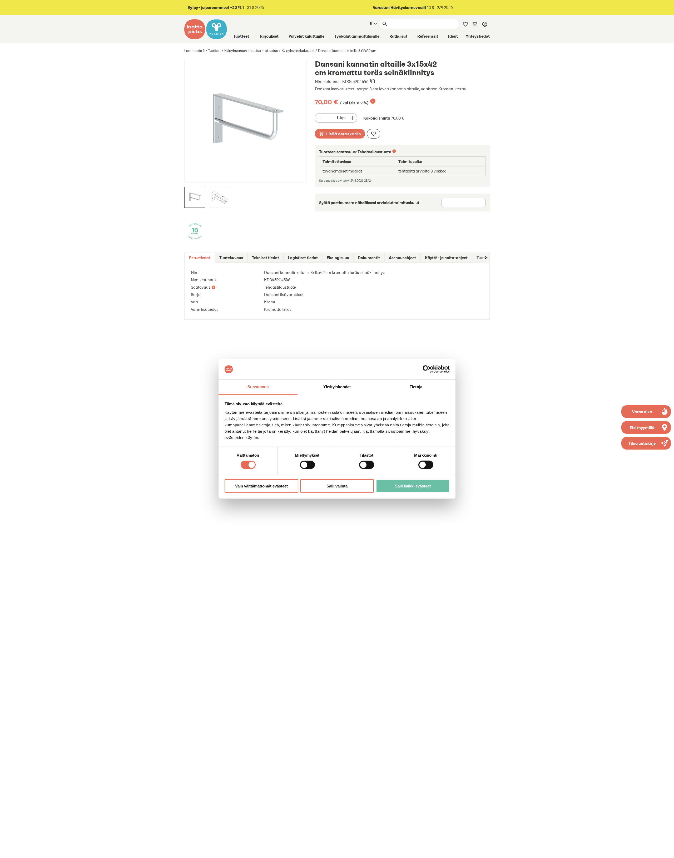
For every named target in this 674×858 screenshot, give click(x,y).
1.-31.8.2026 (226, 7)
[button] (646, 443)
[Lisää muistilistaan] (373, 134)
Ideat (453, 36)
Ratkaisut (398, 36)
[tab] (200, 258)
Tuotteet (241, 36)
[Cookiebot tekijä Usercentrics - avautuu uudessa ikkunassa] (427, 369)
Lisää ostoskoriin (343, 133)
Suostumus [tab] (258, 386)
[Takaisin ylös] (666, 850)
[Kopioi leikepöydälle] (372, 81)
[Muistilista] (465, 24)
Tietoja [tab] (416, 386)
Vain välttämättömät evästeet (261, 486)
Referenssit (427, 36)
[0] (475, 24)
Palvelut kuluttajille (306, 36)
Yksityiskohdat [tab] (337, 386)
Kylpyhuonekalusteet (297, 50)
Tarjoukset (269, 36)
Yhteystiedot (478, 36)
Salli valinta (337, 486)
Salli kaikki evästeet (413, 486)
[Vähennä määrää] (319, 118)
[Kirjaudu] (485, 24)
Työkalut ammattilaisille (356, 36)
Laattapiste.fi (194, 50)
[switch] (307, 465)
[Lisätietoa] (373, 101)
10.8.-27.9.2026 (413, 7)
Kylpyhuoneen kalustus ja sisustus (251, 50)
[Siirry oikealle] (485, 258)
